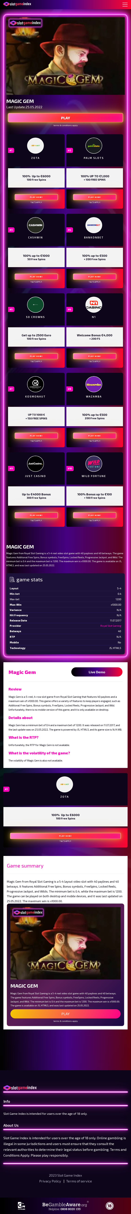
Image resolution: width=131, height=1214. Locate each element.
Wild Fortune (94, 476)
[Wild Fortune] (94, 463)
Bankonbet (94, 237)
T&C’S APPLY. (36, 202)
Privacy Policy (50, 1181)
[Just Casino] (35, 464)
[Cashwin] (35, 225)
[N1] (94, 305)
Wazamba (94, 396)
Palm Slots (94, 157)
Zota (35, 157)
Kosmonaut (35, 396)
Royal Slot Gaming (110, 625)
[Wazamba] (94, 384)
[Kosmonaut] (35, 384)
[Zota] (35, 146)
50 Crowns (35, 316)
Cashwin (35, 237)
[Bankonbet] (94, 225)
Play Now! (36, 197)
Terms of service (79, 1181)
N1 (94, 316)
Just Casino (35, 476)
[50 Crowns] (35, 305)
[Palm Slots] (94, 146)
